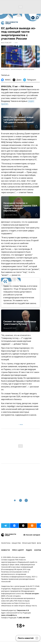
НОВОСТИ (5, 550)
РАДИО (29, 550)
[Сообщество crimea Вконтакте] (14, 525)
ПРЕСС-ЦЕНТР (18, 550)
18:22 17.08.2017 (6, 43)
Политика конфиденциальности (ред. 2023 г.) (19, 577)
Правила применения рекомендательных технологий (18, 580)
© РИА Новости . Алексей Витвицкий (11, 69)
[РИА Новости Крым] (9, 23)
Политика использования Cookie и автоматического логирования (15, 573)
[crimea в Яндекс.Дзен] (23, 525)
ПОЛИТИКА (5, 543)
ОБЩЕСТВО (16, 543)
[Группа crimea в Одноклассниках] (32, 525)
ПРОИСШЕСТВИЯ (29, 543)
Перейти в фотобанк (28, 69)
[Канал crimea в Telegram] (5, 525)
